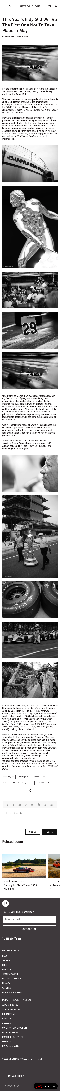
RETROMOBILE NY (10, 1032)
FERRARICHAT (8, 1014)
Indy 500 (41, 783)
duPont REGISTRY (10, 1005)
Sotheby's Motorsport (11, 1010)
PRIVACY (6, 983)
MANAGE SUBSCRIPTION (13, 992)
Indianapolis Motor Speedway (14, 783)
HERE (50, 766)
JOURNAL (6, 960)
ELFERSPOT (7, 1042)
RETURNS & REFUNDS (11, 979)
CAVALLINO (7, 1023)
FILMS (5, 956)
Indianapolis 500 (38, 777)
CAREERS (6, 988)
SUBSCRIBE (29, 929)
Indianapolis (23, 777)
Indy (31, 783)
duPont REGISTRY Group (17, 1059)
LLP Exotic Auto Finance (12, 1046)
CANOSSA (6, 1019)
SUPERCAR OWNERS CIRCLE (14, 1028)
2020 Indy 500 (8, 777)
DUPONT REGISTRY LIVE (13, 1037)
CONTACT (6, 969)
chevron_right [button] (57, 850)
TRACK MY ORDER (10, 974)
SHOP (4, 965)
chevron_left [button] (2, 850)
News (50, 783)
